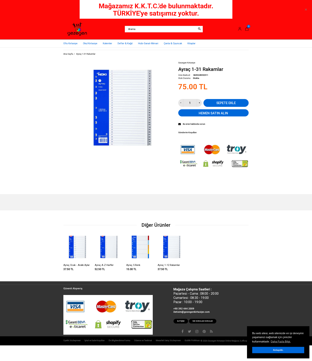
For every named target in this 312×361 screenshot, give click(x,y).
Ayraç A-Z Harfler (104, 265)
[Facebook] (183, 331)
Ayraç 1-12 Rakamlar (169, 265)
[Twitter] (189, 331)
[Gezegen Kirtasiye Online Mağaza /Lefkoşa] (77, 28)
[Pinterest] (204, 331)
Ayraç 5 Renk (133, 265)
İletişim (180, 321)
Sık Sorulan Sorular (203, 321)
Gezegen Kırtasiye (186, 62)
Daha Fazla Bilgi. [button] (281, 341)
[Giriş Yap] (239, 29)
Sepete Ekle (226, 103)
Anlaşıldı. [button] (278, 350)
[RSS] (211, 331)
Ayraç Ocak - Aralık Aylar (76, 265)
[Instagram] (196, 331)
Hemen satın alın (213, 113)
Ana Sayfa (68, 54)
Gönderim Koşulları (187, 132)
